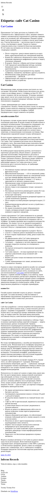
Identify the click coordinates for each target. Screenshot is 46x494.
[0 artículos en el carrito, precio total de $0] (3, 14)
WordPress (14, 491)
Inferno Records (6, 3)
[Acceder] (23, 10)
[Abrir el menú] (2, 6)
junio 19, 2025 (6, 455)
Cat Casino (7, 26)
